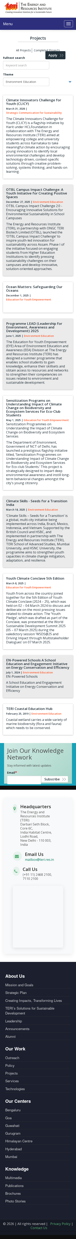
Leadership (13, 1021)
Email (11, 773)
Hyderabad (13, 1148)
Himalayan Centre (18, 1141)
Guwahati (12, 1125)
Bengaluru (12, 1109)
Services (12, 1080)
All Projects (23, 50)
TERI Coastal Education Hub (29, 708)
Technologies (15, 1088)
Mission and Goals (19, 984)
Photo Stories (15, 1201)
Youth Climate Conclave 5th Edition (35, 578)
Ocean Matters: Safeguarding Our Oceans (34, 288)
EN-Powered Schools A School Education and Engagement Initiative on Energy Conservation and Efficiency (37, 664)
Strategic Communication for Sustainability (34, 113)
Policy (10, 1065)
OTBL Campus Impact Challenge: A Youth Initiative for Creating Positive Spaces (36, 193)
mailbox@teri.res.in (39, 859)
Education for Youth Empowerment (28, 299)
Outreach (12, 1057)
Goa (8, 1117)
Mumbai (11, 1156)
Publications (14, 1185)
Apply (52, 55)
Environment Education (48, 202)
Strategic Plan (16, 992)
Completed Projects (47, 50)
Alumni (10, 1036)
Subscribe (52, 779)
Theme (8, 74)
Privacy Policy (60, 1224)
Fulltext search (14, 58)
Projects (11, 1073)
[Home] (28, 7)
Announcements (17, 1028)
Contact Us (39, 1228)
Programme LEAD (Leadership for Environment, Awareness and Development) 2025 (34, 327)
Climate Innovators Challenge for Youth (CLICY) (33, 102)
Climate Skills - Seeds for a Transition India (36, 503)
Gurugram (12, 1133)
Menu (8, 23)
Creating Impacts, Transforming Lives (33, 1000)
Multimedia (13, 1177)
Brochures (13, 1193)
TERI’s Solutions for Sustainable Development (29, 1010)
